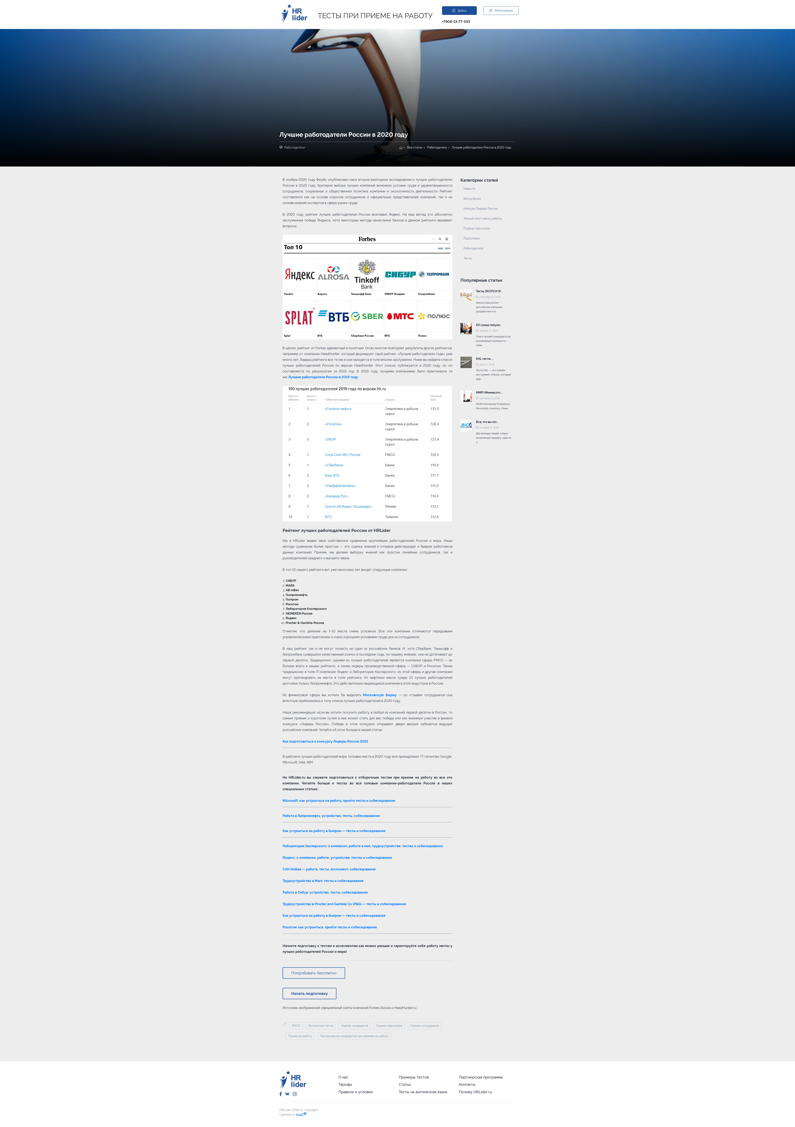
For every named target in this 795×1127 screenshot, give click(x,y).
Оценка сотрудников (424, 1025)
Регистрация (504, 10)
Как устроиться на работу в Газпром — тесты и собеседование (334, 831)
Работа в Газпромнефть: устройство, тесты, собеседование (331, 816)
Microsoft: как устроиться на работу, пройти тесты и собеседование (339, 801)
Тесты (468, 258)
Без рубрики (472, 198)
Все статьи (414, 147)
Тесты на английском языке (423, 1092)
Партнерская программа (481, 1077)
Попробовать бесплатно (313, 973)
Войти (462, 10)
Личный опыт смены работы (483, 218)
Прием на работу (300, 1036)
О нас (343, 1077)
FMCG (296, 1025)
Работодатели (437, 147)
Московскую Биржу (380, 695)
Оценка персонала (389, 1025)
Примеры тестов (414, 1077)
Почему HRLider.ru (475, 1092)
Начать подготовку (309, 993)
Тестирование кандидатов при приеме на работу (354, 1036)
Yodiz (299, 1114)
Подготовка (471, 238)
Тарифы (345, 1084)
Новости (469, 188)
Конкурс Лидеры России (481, 208)
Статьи (405, 1084)
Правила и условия (355, 1092)
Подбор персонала (477, 228)
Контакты (467, 1084)
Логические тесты (320, 1025)
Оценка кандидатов (354, 1025)
